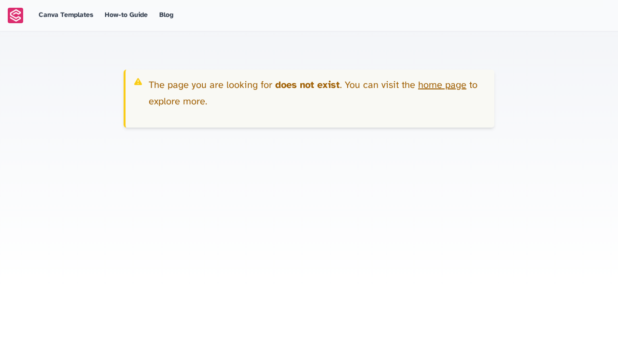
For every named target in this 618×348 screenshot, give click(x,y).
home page (442, 85)
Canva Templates (66, 15)
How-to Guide (126, 15)
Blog (166, 15)
